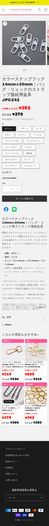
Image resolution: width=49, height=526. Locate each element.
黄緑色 (29, 153)
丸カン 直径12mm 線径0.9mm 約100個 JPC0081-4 (35, 408)
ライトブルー (11, 147)
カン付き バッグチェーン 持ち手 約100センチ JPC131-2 (12, 408)
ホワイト (9, 129)
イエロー (28, 147)
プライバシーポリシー (15, 449)
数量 (4, 183)
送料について (11, 474)
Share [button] (8, 325)
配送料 (9, 119)
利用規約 (9, 468)
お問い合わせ (11, 480)
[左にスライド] (19, 70)
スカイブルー (11, 159)
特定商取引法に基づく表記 (17, 455)
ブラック (24, 129)
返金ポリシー (11, 461)
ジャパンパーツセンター (27, 520)
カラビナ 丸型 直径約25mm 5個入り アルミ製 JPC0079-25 (35, 364)
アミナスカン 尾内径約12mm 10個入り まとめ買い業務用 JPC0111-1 (12, 364)
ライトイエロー (12, 153)
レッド (39, 129)
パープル (37, 135)
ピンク (27, 159)
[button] (3, 10)
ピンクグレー (11, 166)
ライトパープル (12, 141)
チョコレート (30, 166)
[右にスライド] (30, 70)
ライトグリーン (33, 141)
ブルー (8, 135)
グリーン (22, 135)
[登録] (40, 498)
